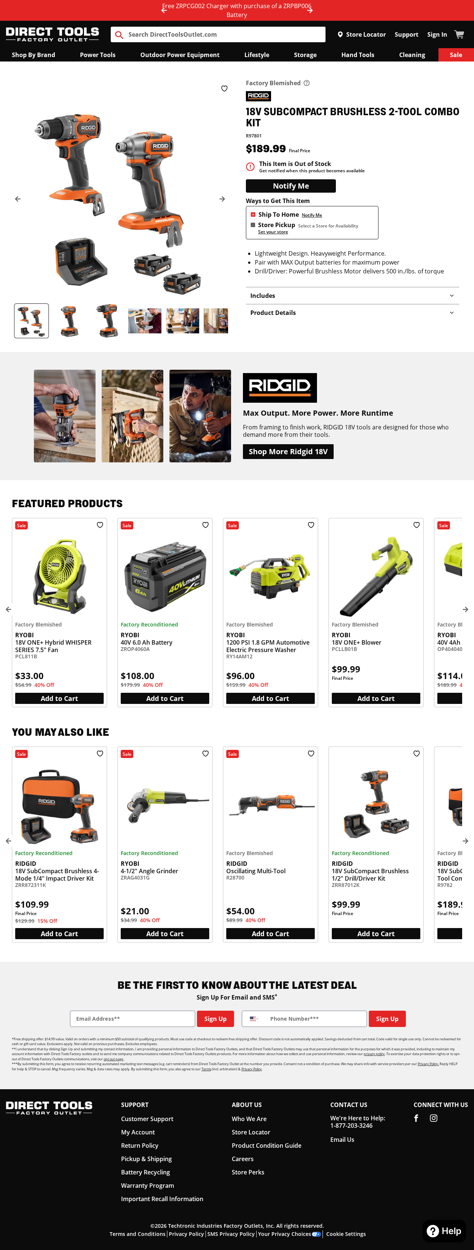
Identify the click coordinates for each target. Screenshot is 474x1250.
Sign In (437, 34)
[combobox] (254, 1019)
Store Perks (246, 1172)
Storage (303, 54)
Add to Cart (59, 698)
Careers (241, 1159)
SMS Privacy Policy (231, 1234)
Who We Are (247, 1119)
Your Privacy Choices (285, 1234)
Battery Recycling (146, 1172)
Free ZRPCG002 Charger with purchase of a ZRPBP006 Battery (237, 10)
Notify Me (291, 186)
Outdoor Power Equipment (179, 54)
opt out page (123, 1059)
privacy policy (378, 1053)
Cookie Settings (347, 1234)
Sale (456, 54)
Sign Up (215, 1018)
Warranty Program (146, 1186)
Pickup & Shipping (147, 1159)
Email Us (340, 1140)
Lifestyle (255, 54)
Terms (222, 1069)
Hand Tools (356, 54)
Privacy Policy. (432, 1064)
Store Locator (367, 34)
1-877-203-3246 (349, 1125)
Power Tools (98, 54)
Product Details (272, 312)
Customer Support (147, 1119)
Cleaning (411, 54)
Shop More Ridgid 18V (288, 452)
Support (407, 34)
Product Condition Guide (265, 1146)
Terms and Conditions (136, 1234)
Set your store (273, 231)
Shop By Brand (34, 54)
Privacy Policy (268, 1069)
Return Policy (140, 1146)
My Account (137, 1132)
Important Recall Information (161, 1199)
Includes (262, 295)
